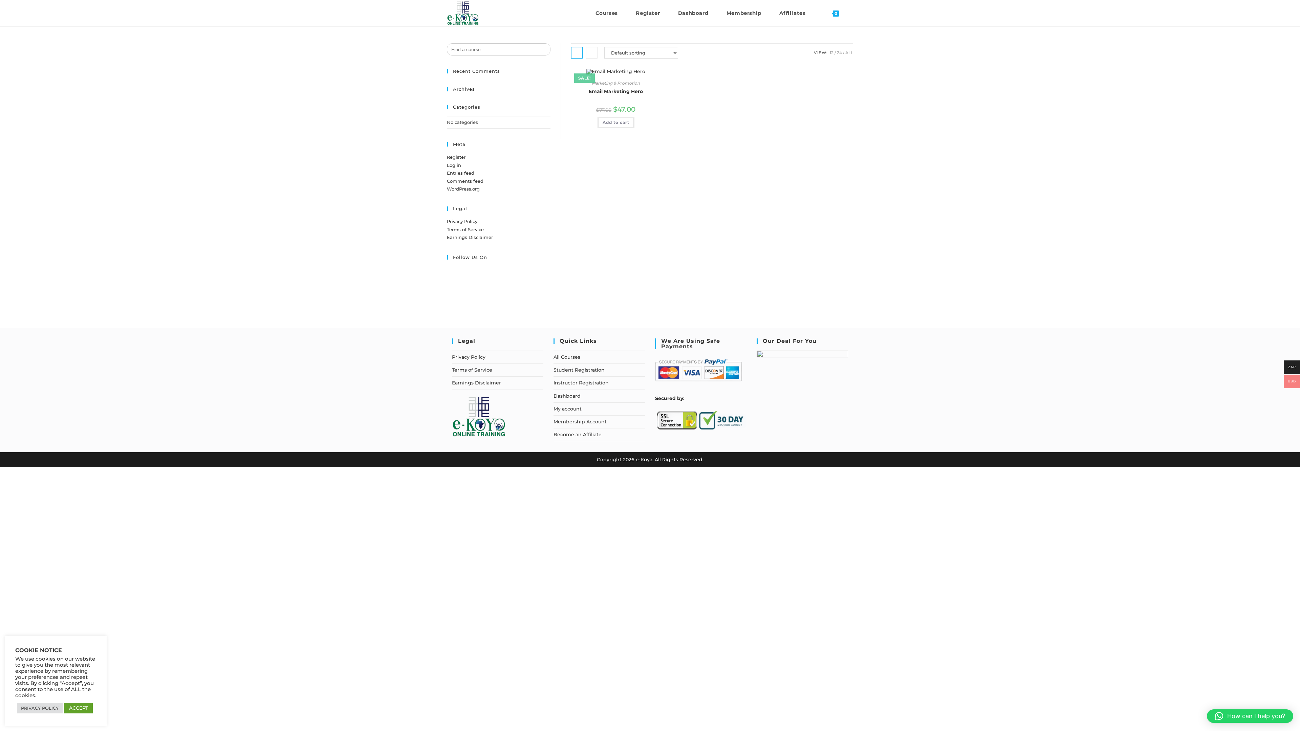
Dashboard (567, 396)
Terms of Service (465, 229)
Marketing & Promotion (616, 83)
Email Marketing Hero (616, 91)
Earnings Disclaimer (470, 237)
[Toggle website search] (851, 13)
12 (831, 52)
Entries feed (460, 173)
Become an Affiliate (578, 434)
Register (456, 157)
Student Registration (579, 370)
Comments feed (465, 181)
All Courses (567, 357)
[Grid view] (577, 53)
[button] (1250, 716)
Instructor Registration (581, 383)
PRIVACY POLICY (40, 708)
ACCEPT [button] (78, 708)
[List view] (592, 53)
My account (568, 409)
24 (839, 52)
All (849, 52)
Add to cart (616, 122)
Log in (454, 165)
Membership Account (580, 422)
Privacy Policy (462, 221)
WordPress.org (463, 189)
